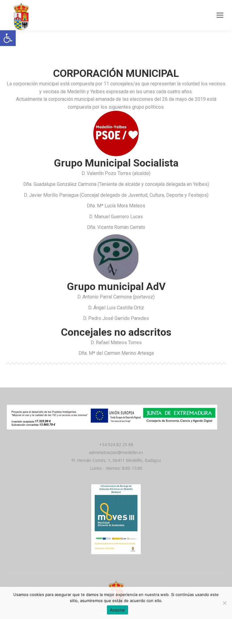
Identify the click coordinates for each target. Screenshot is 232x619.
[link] (8, 38)
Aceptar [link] (117, 609)
